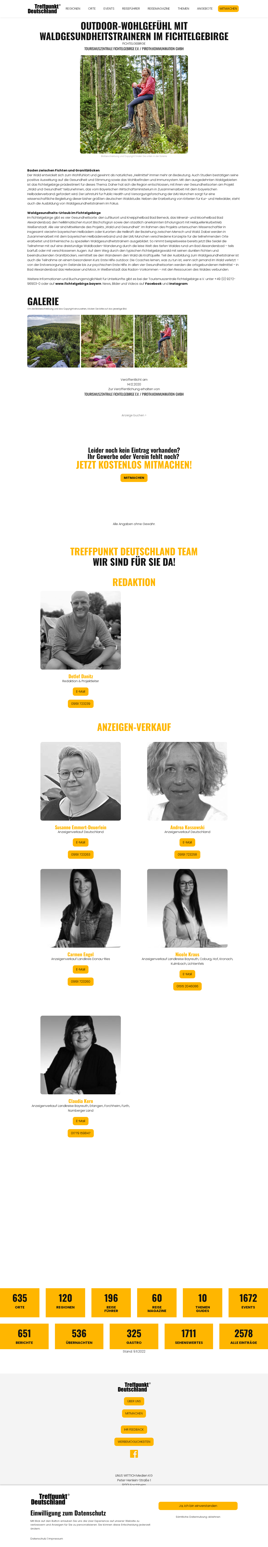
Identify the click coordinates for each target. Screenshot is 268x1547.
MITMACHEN (228, 8)
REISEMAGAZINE (159, 8)
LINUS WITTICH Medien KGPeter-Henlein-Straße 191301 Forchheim (134, 1480)
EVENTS (109, 8)
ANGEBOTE (205, 8)
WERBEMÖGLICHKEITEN (134, 1441)
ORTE (92, 8)
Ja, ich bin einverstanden (198, 1506)
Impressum (55, 1539)
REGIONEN (73, 8)
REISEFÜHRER (131, 8)
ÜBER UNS (134, 1401)
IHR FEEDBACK (134, 1429)
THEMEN (183, 8)
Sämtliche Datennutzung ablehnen (198, 1517)
